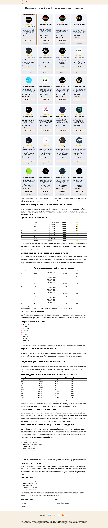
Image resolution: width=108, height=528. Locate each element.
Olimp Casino (24, 504)
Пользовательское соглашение (62, 503)
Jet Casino (24, 503)
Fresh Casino (24, 506)
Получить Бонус (28, 40)
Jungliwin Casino (25, 507)
